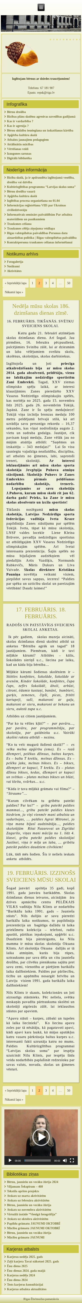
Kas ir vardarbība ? (20, 121)
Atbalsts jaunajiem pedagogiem (28, 139)
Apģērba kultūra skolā (22, 135)
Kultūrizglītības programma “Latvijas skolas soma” (41, 187)
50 (68, 283)
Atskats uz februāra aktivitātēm (28, 1200)
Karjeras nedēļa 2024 (21, 1275)
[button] (41, 1137)
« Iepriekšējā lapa (15, 283)
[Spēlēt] (10, 1160)
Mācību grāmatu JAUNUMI (26, 1237)
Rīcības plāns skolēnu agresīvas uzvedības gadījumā (41, 116)
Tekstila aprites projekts (23, 1191)
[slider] (37, 1160)
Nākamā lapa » (14, 292)
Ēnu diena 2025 (17, 1266)
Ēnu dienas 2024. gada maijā (26, 1270)
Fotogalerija (15, 261)
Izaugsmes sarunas (19, 153)
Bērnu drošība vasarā (21, 191)
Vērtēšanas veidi (17, 149)
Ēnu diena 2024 (17, 1280)
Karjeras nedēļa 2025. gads (25, 1257)
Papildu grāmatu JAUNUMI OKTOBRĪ (34, 1223)
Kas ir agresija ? (18, 126)
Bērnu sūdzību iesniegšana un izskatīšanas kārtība (40, 130)
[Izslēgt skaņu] (65, 1160)
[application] (41, 1137)
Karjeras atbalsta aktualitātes (26, 1289)
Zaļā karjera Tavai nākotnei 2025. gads (33, 1261)
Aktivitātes (14, 271)
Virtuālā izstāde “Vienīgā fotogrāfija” (32, 1214)
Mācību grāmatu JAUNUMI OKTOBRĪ (33, 1228)
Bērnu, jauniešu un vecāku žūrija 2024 (32, 1182)
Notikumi (13, 266)
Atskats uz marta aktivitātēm (26, 1196)
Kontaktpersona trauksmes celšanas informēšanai (39, 242)
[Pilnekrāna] (72, 1160)
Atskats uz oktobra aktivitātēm (27, 1219)
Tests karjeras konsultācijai (25, 1284)
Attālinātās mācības (20, 144)
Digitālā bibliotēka (19, 158)
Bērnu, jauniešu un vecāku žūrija (29, 1233)
